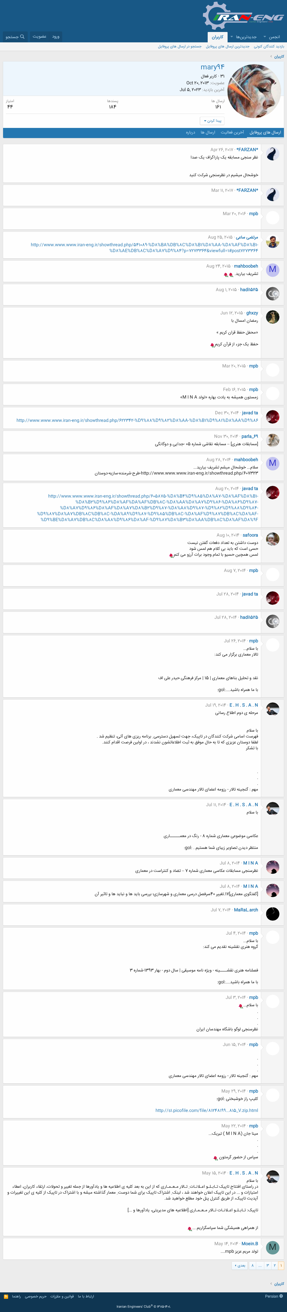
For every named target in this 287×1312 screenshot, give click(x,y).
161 (218, 107)
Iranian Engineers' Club (144, 1306)
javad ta (250, 413)
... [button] (260, 1266)
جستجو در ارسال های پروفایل (180, 46)
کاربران (217, 37)
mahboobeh (246, 266)
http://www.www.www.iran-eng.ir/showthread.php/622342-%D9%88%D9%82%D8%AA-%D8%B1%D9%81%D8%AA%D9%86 (137, 420)
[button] (265, 37)
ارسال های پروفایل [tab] (265, 132)
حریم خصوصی (36, 1296)
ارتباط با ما (86, 1296)
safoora (250, 535)
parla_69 (250, 436)
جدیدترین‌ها (246, 37)
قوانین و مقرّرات (62, 1296)
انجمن (274, 37)
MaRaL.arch (246, 910)
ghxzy (252, 313)
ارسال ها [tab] (208, 132)
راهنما (16, 1296)
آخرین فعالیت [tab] (232, 132)
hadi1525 (249, 289)
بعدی (241, 1266)
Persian (272, 1296)
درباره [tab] (190, 132)
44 (10, 107)
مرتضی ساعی (247, 237)
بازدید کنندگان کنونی (269, 46)
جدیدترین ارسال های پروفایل (227, 46)
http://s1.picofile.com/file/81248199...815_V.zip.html (207, 1110)
